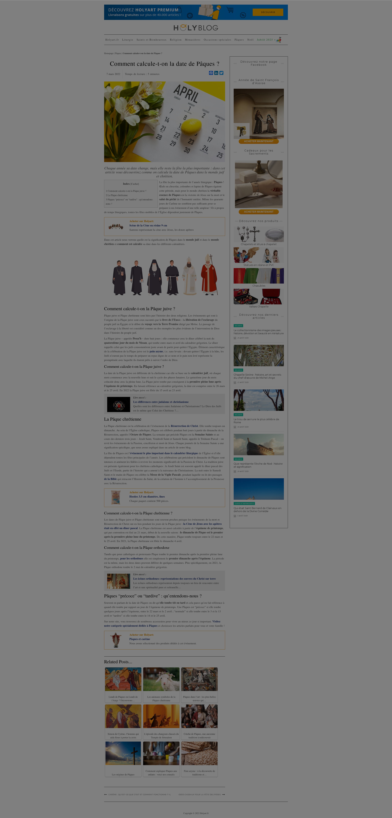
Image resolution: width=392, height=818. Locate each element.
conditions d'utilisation (202, 60)
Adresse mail (170, 48)
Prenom (168, 37)
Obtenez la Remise (177, 72)
